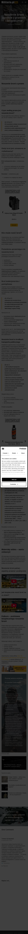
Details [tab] (14, 453)
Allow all (14, 479)
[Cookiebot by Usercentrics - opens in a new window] (19, 449)
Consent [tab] (5, 453)
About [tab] (23, 453)
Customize (13, 484)
